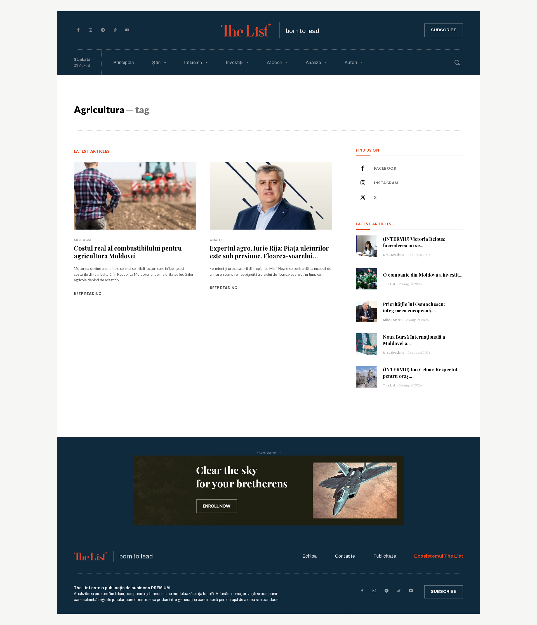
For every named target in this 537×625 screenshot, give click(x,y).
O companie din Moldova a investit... (422, 275)
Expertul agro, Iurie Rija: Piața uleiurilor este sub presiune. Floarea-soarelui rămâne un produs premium (269, 256)
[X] (363, 198)
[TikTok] (115, 30)
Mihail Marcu (392, 320)
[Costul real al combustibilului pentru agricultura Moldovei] (135, 196)
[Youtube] (127, 30)
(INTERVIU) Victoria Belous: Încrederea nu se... (414, 242)
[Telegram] (103, 30)
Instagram (386, 183)
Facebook (385, 168)
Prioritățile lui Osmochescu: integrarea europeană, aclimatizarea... (414, 310)
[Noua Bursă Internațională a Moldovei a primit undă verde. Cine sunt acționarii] (366, 344)
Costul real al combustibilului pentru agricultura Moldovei (128, 252)
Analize (217, 240)
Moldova (82, 240)
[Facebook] (78, 30)
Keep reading (87, 293)
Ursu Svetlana (393, 255)
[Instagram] (91, 30)
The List (389, 284)
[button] (457, 62)
